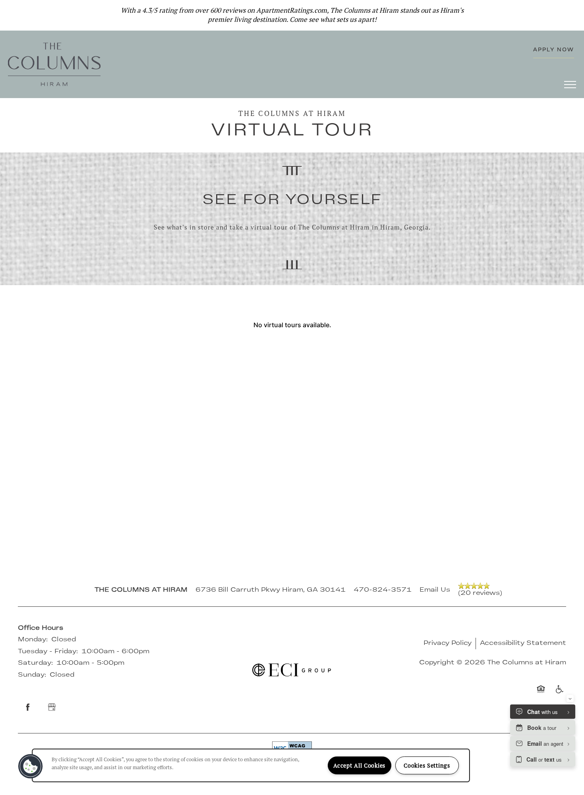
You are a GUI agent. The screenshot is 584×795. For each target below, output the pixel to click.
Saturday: (35, 663)
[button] (572, 10)
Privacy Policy (447, 643)
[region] (251, 765)
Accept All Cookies (359, 765)
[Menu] (570, 84)
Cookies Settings (427, 765)
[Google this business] (52, 707)
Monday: (33, 640)
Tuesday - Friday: (48, 651)
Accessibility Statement (523, 643)
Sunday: (32, 675)
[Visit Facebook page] (28, 707)
